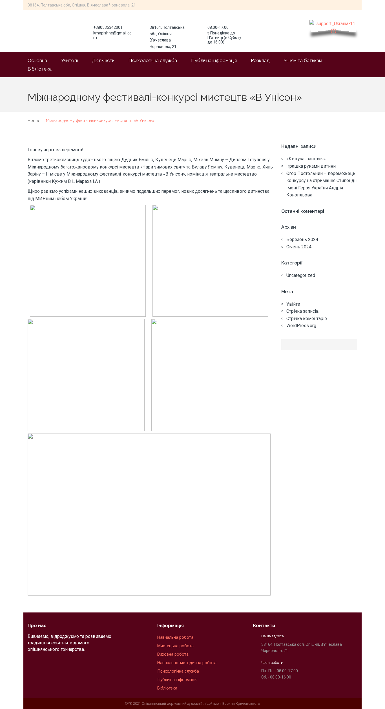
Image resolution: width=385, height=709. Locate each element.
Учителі (69, 60)
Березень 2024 (302, 239)
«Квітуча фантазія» (306, 158)
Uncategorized (300, 275)
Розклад (260, 60)
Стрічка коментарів (306, 318)
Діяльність (103, 60)
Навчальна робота (175, 637)
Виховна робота (173, 654)
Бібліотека (40, 69)
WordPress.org (301, 325)
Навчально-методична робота (186, 662)
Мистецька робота (175, 645)
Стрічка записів (302, 311)
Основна (37, 60)
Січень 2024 (298, 247)
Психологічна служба (153, 60)
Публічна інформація (214, 60)
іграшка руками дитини (311, 166)
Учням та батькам (303, 60)
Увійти (293, 304)
